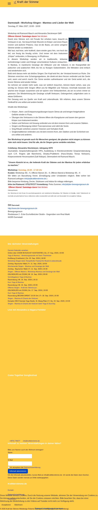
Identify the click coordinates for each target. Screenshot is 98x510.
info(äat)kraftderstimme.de (35, 179)
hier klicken (27, 36)
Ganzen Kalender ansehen (18, 250)
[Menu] (9, 3)
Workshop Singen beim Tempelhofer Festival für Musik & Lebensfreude (35, 261)
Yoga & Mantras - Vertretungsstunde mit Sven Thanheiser (29, 255)
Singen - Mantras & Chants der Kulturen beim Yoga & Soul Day (31, 304)
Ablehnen (18, 505)
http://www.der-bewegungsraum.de (22, 208)
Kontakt (11, 490)
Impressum (58, 508)
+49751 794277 (14, 441)
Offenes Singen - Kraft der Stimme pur (22, 288)
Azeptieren (6, 505)
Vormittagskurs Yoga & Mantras (20, 277)
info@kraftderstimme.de (31, 441)
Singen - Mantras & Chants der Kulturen (23, 298)
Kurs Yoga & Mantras (16, 282)
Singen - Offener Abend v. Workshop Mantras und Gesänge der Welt (34, 272)
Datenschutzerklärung (32, 467)
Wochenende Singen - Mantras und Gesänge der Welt (28, 266)
